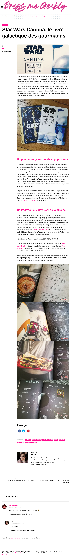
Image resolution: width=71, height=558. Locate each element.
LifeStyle (62, 551)
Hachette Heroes (48, 439)
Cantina (28, 439)
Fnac (63, 246)
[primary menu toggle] (2, 7)
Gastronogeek (36, 439)
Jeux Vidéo (44, 551)
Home (37, 551)
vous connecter (15, 538)
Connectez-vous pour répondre (20, 514)
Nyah (3, 46)
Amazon (19, 248)
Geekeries (53, 551)
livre (56, 439)
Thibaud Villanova (31, 442)
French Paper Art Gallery (41, 229)
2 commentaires (8, 51)
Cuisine (5, 25)
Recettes (62, 439)
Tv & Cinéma (41, 552)
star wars (21, 442)
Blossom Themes (19, 553)
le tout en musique (30, 200)
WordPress (5, 554)
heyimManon (13, 505)
